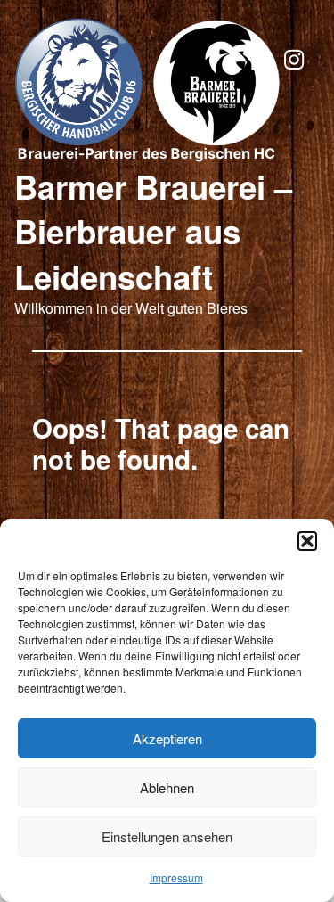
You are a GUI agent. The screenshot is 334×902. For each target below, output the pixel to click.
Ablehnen (167, 787)
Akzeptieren (167, 738)
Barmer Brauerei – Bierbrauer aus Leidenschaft (153, 231)
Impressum (176, 877)
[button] (307, 541)
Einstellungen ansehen (167, 836)
